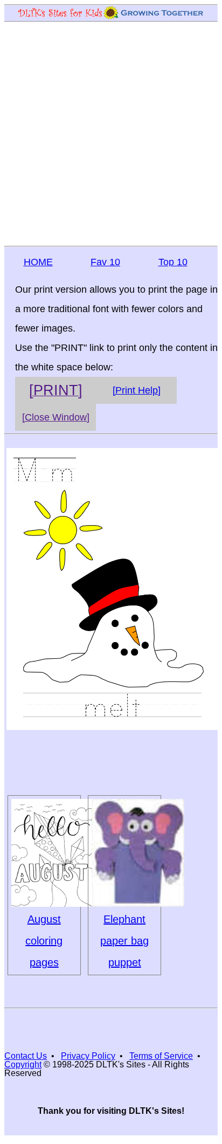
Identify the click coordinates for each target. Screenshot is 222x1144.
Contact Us (25, 1055)
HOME (38, 262)
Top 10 (173, 262)
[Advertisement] (111, 133)
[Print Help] (137, 390)
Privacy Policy (88, 1055)
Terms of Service (161, 1055)
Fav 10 (105, 262)
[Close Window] (55, 417)
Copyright (22, 1064)
